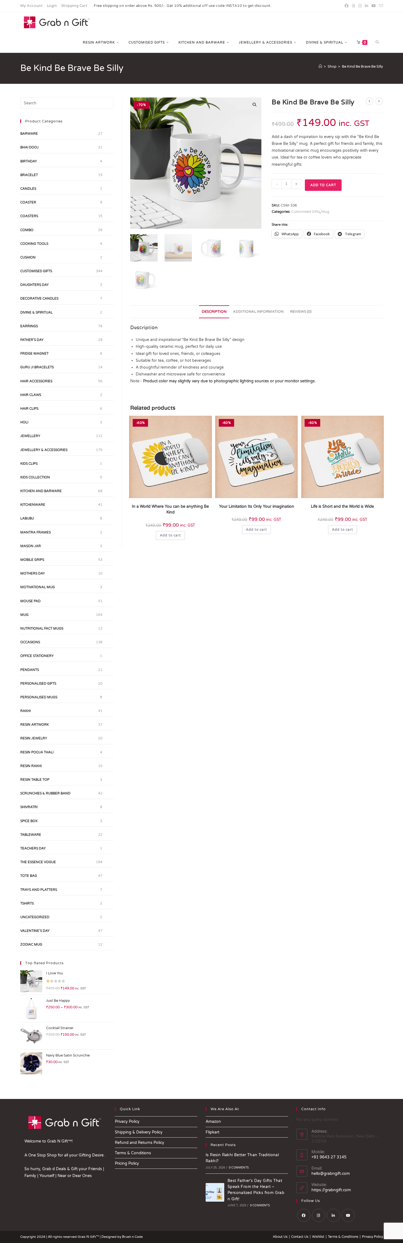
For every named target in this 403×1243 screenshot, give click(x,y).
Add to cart (323, 185)
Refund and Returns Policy (139, 1142)
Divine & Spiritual (36, 312)
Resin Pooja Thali (36, 752)
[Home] (320, 66)
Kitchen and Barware (41, 491)
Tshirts (27, 903)
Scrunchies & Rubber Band (45, 793)
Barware (29, 134)
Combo (26, 230)
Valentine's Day (35, 931)
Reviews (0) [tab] (300, 311)
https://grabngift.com (331, 1190)
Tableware (30, 835)
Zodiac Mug (31, 944)
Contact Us (299, 1237)
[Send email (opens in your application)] (380, 6)
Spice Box (29, 821)
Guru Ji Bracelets (37, 367)
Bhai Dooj (29, 147)
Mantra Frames (35, 532)
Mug (325, 211)
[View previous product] (369, 101)
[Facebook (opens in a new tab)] (346, 6)
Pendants (29, 670)
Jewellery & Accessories (43, 450)
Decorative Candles (39, 298)
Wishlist (318, 1237)
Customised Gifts (305, 211)
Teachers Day (33, 848)
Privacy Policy (127, 1121)
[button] (254, 104)
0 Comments (239, 1167)
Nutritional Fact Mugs (41, 628)
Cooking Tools (34, 244)
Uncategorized (34, 917)
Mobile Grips (32, 560)
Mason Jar (30, 546)
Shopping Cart (74, 6)
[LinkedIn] (333, 1215)
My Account (31, 6)
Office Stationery (37, 656)
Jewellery (30, 436)
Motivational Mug (37, 587)
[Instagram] (318, 1215)
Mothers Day (32, 573)
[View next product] (379, 101)
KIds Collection (35, 477)
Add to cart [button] (170, 535)
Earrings (29, 326)
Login (52, 6)
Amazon (213, 1121)
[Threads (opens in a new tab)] (353, 6)
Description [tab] (214, 311)
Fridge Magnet (34, 353)
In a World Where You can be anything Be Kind (170, 509)
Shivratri (29, 807)
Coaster (28, 202)
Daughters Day (34, 285)
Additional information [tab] (258, 311)
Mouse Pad (30, 601)
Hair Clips (29, 408)
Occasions (30, 642)
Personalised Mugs (38, 697)
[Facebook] (303, 1215)
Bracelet (29, 175)
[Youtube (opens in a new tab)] (374, 6)
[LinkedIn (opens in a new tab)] (366, 6)
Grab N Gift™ (89, 1237)
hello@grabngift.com (330, 1173)
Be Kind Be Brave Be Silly (362, 66)
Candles (28, 189)
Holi (24, 422)
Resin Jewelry (33, 738)
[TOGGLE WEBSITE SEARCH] (377, 42)
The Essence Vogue (38, 862)
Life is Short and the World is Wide (342, 506)
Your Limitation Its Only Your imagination (256, 506)
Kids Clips (29, 464)
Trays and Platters (38, 890)
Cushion (28, 257)
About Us (280, 1237)
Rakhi (25, 711)
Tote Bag (28, 876)
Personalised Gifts (38, 683)
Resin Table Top (34, 780)
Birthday (28, 161)
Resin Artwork (34, 725)
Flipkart (212, 1132)
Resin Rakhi (31, 766)
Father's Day (32, 340)
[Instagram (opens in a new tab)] (360, 6)
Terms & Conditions (133, 1153)
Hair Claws (30, 395)
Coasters (29, 216)
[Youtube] (348, 1215)
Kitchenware (32, 505)
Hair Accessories (36, 381)
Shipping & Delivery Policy (139, 1132)
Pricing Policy (127, 1163)
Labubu (27, 518)
